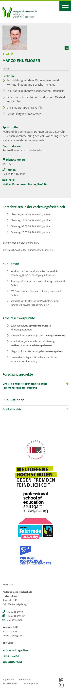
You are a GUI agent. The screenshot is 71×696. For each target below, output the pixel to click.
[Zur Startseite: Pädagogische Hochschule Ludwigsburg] (19, 12)
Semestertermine (12, 661)
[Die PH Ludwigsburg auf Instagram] (61, 685)
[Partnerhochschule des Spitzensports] (35, 555)
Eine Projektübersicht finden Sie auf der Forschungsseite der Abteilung (24, 385)
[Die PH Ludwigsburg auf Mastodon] (61, 680)
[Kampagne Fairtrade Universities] (35, 528)
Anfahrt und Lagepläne (15, 650)
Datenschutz (25, 679)
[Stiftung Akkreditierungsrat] (35, 449)
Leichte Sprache (30, 683)
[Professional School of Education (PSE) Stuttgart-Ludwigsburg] (35, 502)
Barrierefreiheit (9, 683)
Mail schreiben (14, 619)
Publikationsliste (11, 409)
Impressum (8, 679)
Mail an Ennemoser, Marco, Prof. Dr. (25, 184)
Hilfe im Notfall (10, 656)
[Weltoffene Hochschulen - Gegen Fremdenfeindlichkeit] (35, 476)
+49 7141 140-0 (14, 611)
